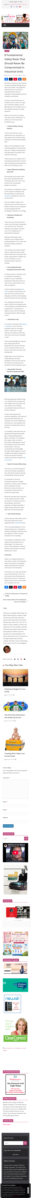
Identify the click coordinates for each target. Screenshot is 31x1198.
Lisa (17, 75)
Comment (6, 778)
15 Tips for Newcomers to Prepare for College (16, 595)
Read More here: (16, 1196)
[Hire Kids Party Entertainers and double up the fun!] (15, 701)
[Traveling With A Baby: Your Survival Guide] (15, 727)
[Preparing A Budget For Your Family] (15, 670)
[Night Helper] (15, 15)
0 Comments (23, 75)
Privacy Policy (6, 1124)
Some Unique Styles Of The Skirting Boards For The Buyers (14, 601)
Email (5, 810)
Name (5, 802)
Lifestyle (7, 51)
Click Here (16, 1154)
